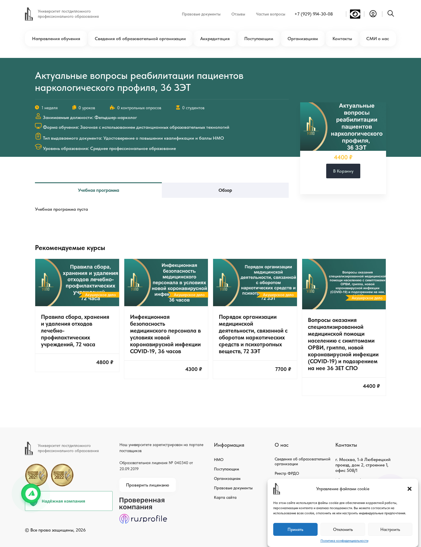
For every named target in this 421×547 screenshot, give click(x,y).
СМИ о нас (377, 38)
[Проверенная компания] (143, 500)
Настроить (390, 529)
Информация (229, 445)
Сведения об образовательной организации (140, 38)
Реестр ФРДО (287, 473)
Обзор (225, 190)
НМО (218, 459)
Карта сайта (225, 497)
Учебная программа (98, 190)
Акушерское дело (100, 294)
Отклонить (343, 529)
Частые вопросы (270, 14)
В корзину (343, 171)
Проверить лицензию (147, 485)
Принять (295, 529)
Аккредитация (215, 38)
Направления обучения (56, 38)
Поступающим (258, 38)
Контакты (342, 38)
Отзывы (238, 14)
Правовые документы (201, 14)
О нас (281, 445)
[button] (409, 489)
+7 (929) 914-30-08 (313, 14)
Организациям (303, 38)
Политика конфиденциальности (344, 541)
